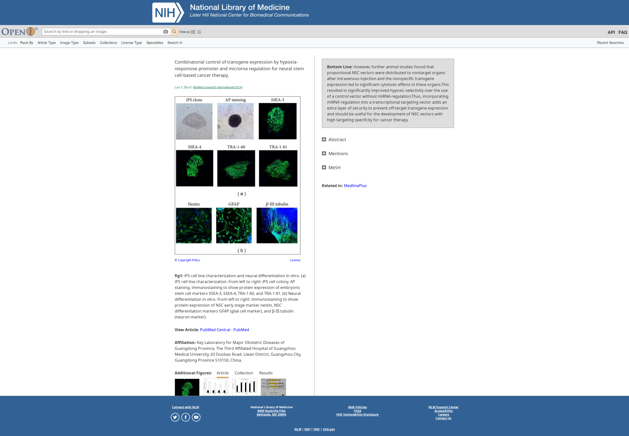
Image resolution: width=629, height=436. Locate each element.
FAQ (622, 32)
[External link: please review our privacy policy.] (175, 417)
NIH (307, 429)
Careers (443, 414)
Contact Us (443, 418)
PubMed (241, 329)
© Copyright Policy (187, 260)
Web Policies (357, 407)
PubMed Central (215, 329)
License (295, 260)
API (611, 32)
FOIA (357, 411)
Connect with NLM (185, 407)
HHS (317, 429)
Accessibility (443, 411)
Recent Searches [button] (610, 42)
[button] (26, 43)
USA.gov (329, 429)
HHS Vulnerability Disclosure (357, 414)
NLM (297, 429)
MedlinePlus (355, 185)
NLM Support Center (443, 407)
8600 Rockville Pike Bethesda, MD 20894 (271, 413)
